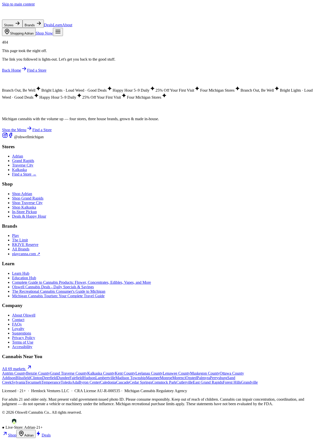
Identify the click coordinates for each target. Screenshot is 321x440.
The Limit (20, 240)
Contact (18, 320)
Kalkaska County (101, 373)
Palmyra (203, 378)
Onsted (191, 378)
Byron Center (89, 382)
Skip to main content (18, 4)
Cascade (122, 382)
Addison (9, 378)
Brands (30, 25)
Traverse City (22, 165)
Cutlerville (184, 382)
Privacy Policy (23, 338)
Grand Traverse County (68, 373)
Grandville (249, 382)
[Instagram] (5, 137)
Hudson (89, 378)
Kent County (125, 373)
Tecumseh (33, 382)
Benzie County (38, 373)
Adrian (22, 33)
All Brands (20, 249)
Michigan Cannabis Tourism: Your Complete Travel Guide (58, 296)
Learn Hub (20, 273)
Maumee (153, 378)
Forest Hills (232, 382)
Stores (9, 25)
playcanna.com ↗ (26, 254)
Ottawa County (232, 373)
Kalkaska (19, 170)
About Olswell (23, 315)
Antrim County (14, 373)
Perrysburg (218, 378)
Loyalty (18, 329)
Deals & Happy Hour (29, 216)
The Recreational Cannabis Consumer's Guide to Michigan (58, 291)
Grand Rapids (23, 161)
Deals (48, 25)
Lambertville (105, 378)
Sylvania (18, 382)
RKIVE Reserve (25, 244)
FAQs (17, 324)
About (67, 25)
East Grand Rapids (208, 382)
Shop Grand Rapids (27, 198)
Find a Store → (24, 174)
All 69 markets (14, 369)
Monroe (166, 378)
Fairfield (76, 378)
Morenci (179, 378)
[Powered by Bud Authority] (17, 423)
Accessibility (22, 347)
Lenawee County (176, 373)
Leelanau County (149, 373)
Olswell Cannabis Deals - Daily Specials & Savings (53, 287)
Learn (57, 25)
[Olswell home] (25, 17)
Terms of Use (22, 342)
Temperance (51, 382)
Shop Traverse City (27, 203)
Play (15, 235)
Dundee (63, 378)
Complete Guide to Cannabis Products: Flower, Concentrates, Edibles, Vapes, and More (81, 282)
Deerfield (49, 378)
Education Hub (24, 278)
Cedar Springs (140, 382)
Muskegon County (205, 373)
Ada (75, 382)
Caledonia (108, 382)
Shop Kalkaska (24, 207)
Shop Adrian (22, 194)
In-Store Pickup (24, 212)
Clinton (36, 378)
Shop (12, 435)
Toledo (66, 382)
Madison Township (130, 378)
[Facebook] (11, 137)
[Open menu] (58, 32)
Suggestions (21, 333)
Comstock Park (164, 382)
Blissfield (23, 378)
